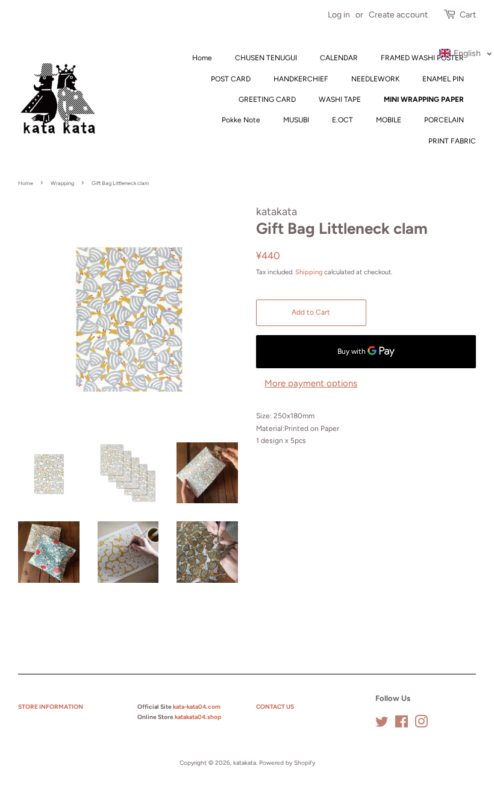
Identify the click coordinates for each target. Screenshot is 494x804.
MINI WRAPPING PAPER (424, 99)
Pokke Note (241, 120)
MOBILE (388, 120)
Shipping (308, 272)
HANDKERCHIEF (301, 79)
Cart (468, 15)
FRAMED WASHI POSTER (422, 58)
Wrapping (62, 183)
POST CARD (231, 79)
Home (202, 58)
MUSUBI (296, 120)
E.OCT (342, 120)
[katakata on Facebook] (401, 725)
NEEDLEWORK (375, 79)
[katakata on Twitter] (382, 725)
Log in (339, 15)
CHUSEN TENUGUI (266, 58)
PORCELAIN (444, 120)
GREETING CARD (267, 99)
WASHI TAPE (340, 99)
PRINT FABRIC (452, 141)
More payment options (310, 383)
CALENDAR (339, 58)
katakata (244, 763)
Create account (398, 15)
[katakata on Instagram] (421, 725)
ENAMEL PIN (443, 79)
